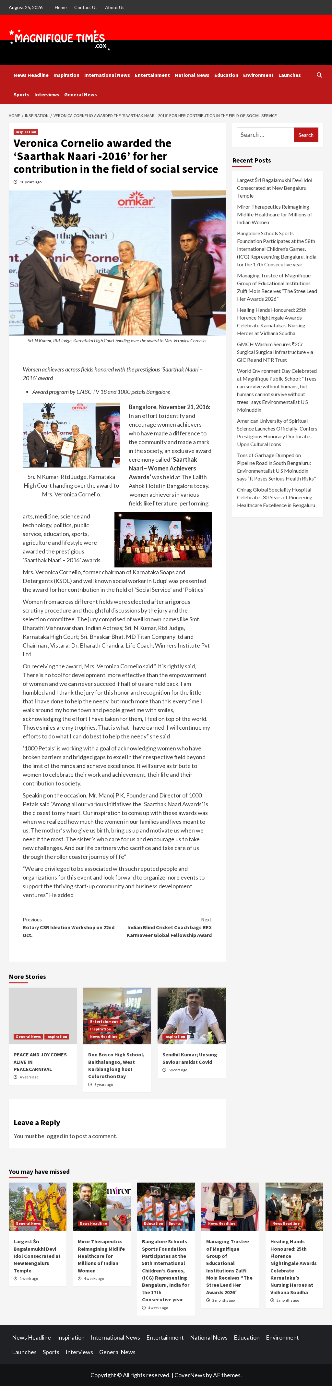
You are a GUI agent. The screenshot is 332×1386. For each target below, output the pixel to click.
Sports (22, 94)
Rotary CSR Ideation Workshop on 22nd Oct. (68, 927)
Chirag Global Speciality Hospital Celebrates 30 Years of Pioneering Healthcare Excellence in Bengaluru (276, 497)
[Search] (319, 75)
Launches (290, 75)
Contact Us (86, 7)
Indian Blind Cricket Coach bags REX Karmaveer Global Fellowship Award (169, 927)
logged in (56, 1135)
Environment (258, 75)
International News (107, 75)
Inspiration (66, 75)
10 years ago (31, 181)
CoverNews (189, 1375)
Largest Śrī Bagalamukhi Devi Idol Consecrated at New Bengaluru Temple (274, 188)
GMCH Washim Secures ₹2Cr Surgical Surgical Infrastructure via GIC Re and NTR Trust (275, 352)
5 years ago (103, 1084)
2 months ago (223, 1300)
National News (192, 75)
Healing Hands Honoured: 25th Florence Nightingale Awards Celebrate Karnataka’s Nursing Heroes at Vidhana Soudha (271, 321)
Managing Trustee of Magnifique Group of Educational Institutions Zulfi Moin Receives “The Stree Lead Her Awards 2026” (277, 287)
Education (226, 75)
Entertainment (152, 75)
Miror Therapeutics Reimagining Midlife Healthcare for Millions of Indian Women (274, 214)
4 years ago (29, 1077)
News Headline (31, 75)
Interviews (46, 94)
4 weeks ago (94, 1278)
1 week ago (29, 1278)
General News (80, 94)
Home (61, 7)
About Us (114, 7)
